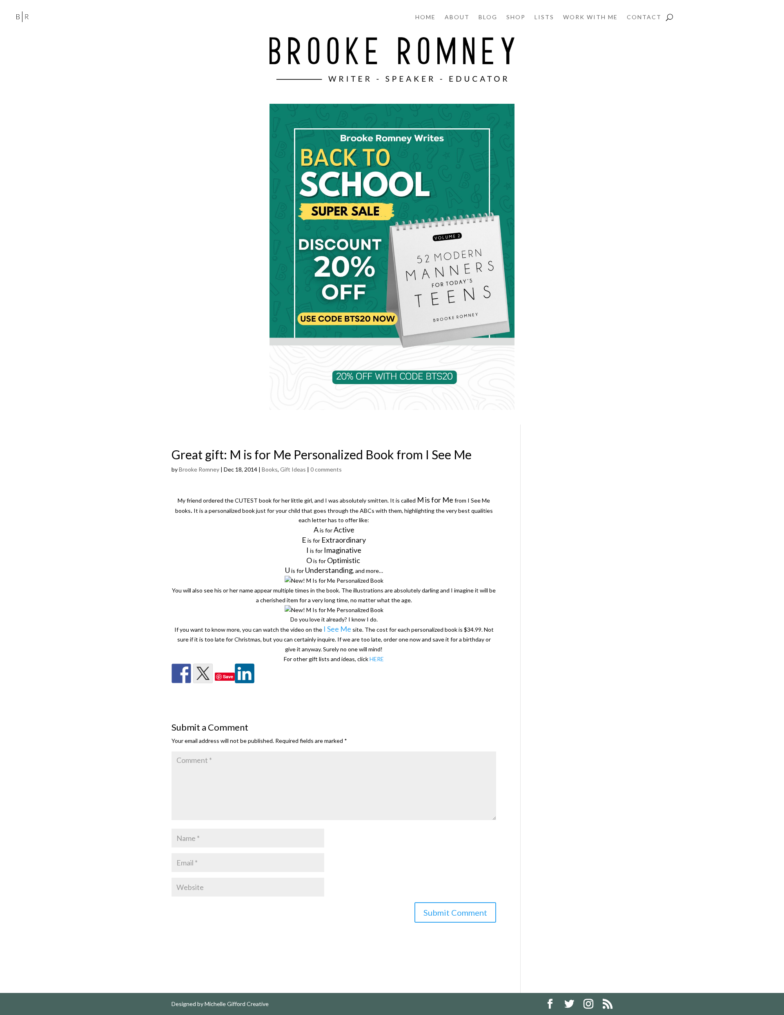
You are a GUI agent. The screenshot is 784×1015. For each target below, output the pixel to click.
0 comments (326, 469)
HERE (377, 658)
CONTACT (644, 17)
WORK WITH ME (590, 17)
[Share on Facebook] (181, 673)
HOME (425, 17)
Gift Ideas (293, 469)
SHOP (516, 17)
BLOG (488, 17)
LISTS (544, 17)
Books (270, 469)
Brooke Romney (199, 469)
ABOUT (457, 17)
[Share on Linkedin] (244, 673)
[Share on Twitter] (203, 673)
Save (228, 676)
